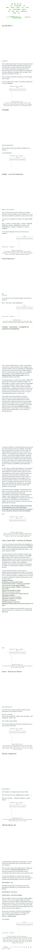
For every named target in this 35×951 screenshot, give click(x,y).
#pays (26, 940)
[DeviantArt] (15, 3)
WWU (13, 11)
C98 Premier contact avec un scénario (12, 598)
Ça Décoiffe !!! (7, 26)
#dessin (16, 321)
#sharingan (16, 941)
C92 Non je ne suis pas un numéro (11, 592)
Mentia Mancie (16, 9)
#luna (20, 104)
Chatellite (5, 110)
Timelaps (17, 101)
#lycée (26, 104)
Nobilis (17, 250)
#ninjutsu (22, 940)
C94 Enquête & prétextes (8, 595)
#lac (21, 746)
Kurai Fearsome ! (8, 259)
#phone (18, 105)
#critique (29, 533)
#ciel (11, 745)
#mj (21, 667)
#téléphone (25, 105)
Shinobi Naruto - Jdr (7, 882)
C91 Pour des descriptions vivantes (11, 590)
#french (11, 746)
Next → (9, 948)
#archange (12, 251)
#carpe (8, 745)
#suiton (23, 941)
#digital (19, 321)
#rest (16, 536)
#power (19, 322)
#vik (29, 254)
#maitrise (16, 667)
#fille (8, 104)
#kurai (25, 321)
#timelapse (29, 105)
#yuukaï (20, 749)
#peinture (15, 105)
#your (29, 536)
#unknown (25, 536)
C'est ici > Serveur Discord (9, 916)
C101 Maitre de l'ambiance (9, 600)
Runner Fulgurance (9, 754)
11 (26, 947)
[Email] (7, 3)
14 (2, 948)
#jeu (11, 667)
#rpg (9, 254)
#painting (7, 105)
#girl (10, 104)
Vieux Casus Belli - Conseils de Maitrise (17, 540)
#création (14, 937)
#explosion (5, 104)
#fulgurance (10, 819)
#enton (29, 937)
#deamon (13, 745)
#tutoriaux (30, 322)
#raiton (8, 941)
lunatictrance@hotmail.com (18, 869)
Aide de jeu (18, 664)
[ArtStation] (18, 3)
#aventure (6, 937)
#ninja (19, 940)
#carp (6, 745)
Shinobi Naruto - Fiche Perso (9, 892)
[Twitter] (26, 3)
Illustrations (17, 5)
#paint (5, 105)
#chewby (9, 321)
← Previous (5, 947)
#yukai (17, 749)
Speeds (12, 7)
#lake (23, 746)
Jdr (19, 532)
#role (18, 536)
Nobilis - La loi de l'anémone (12, 174)
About (17, 11)
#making (4, 322)
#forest (30, 745)
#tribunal (26, 254)
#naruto (16, 940)
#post (13, 536)
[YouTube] (23, 3)
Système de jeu (23, 936)
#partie (7, 536)
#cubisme (25, 251)
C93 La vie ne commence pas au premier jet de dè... (16, 593)
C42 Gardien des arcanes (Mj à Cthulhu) (12, 582)
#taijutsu (30, 941)
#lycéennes (30, 104)
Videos (18, 7)
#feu (23, 745)
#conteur (25, 533)
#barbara (18, 251)
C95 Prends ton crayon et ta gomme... (12, 597)
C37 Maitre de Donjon (8, 580)
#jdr (19, 746)
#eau (22, 937)
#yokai (15, 749)
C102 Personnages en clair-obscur (11, 602)
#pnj (11, 536)
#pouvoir (4, 941)
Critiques (17, 532)
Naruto (19, 936)
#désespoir (29, 251)
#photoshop (30, 819)
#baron (21, 251)
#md (19, 667)
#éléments (25, 937)
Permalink (21, 86)
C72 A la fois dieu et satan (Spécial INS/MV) (13, 585)
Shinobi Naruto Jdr (9, 825)
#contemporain (21, 533)
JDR (22, 7)
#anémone (8, 251)
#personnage (29, 940)
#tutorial (26, 322)
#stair (21, 105)
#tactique (26, 941)
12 (28, 947)
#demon (13, 321)
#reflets (6, 254)
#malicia (13, 940)
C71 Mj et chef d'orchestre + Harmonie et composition (16, 583)
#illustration (16, 104)
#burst (12, 533)
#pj (9, 536)
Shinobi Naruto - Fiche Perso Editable (12, 895)
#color (6, 819)
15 (4, 948)
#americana (6, 533)
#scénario (17, 254)
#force (28, 745)
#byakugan (10, 937)
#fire (25, 745)
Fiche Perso (14, 936)
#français (7, 746)
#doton (20, 937)
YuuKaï (21, 101)
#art (15, 251)
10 (24, 947)
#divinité (20, 745)
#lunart (23, 104)
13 (30, 947)
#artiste (6, 321)
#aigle (5, 251)
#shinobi (20, 941)
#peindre (11, 105)
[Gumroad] (12, 3)
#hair (13, 104)
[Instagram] (20, 3)
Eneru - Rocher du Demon (12, 672)
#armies (9, 533)
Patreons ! (10, 83)
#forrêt (4, 746)
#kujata (4, 940)
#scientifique (22, 254)
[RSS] (9, 3)
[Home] (14, 17)
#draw (22, 321)
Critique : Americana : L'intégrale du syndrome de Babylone (15, 328)
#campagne (16, 533)
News (11, 5)
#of (6, 322)
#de (17, 937)
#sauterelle (13, 254)
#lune (31, 746)
